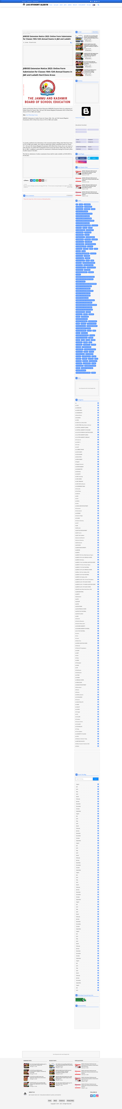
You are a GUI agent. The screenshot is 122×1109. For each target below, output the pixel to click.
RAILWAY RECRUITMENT (90, 349)
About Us (24, 1)
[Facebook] (31, 180)
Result (86, 351)
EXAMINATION (80, 239)
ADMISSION (87, 204)
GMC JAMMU (88, 241)
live (94, 330)
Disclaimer (90, 139)
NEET (78, 340)
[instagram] (81, 132)
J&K (92, 260)
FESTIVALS (88, 239)
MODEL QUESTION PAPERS (82, 335)
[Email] (43, 180)
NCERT (91, 337)
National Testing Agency (82, 337)
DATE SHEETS (90, 230)
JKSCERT (91, 314)
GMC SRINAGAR (80, 244)
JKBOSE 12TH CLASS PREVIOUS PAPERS (85, 290)
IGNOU (78, 251)
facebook (82, 158)
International (79, 255)
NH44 (86, 342)
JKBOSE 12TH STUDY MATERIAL (83, 295)
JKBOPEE (91, 272)
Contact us (29, 1)
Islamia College (80, 258)
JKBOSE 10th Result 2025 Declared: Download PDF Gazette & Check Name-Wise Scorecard (89, 172)
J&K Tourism (79, 265)
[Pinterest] (40, 180)
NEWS (93, 340)
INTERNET (87, 255)
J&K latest (79, 262)
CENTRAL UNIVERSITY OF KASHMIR (84, 218)
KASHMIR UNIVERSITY (92, 326)
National (92, 335)
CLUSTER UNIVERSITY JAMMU (83, 223)
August (87, 784)
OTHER (94, 344)
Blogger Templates (56, 1107)
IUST (88, 260)
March (87, 796)
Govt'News (79, 248)
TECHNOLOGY (87, 363)
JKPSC (65, 5)
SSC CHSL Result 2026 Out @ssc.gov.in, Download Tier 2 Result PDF (90, 62)
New (83, 340)
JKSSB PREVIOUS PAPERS (82, 319)
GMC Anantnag (80, 241)
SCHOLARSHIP (82, 5)
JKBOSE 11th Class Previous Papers (84, 286)
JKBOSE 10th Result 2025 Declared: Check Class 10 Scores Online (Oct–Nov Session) (90, 179)
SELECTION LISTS (86, 356)
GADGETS (95, 239)
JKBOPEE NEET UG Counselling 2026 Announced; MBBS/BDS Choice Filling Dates (38, 1084)
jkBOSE (78, 274)
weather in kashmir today (87, 368)
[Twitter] (34, 180)
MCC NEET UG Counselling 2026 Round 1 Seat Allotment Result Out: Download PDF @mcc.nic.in (91, 37)
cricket (85, 227)
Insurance (94, 253)
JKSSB (61, 5)
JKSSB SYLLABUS (93, 321)
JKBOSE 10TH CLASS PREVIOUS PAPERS (85, 279)
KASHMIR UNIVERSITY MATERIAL (83, 328)
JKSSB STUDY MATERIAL (81, 146)
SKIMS (94, 356)
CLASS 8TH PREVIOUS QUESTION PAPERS (85, 220)
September (87, 811)
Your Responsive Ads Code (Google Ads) (87, 388)
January (87, 801)
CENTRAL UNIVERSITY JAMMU (83, 216)
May (87, 791)
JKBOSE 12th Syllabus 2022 (82, 297)
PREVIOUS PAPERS (87, 347)
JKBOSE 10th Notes (81, 281)
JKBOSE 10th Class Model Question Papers (85, 276)
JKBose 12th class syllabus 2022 (83, 293)
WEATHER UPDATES (81, 370)
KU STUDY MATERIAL (81, 330)
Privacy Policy (35, 1)
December (87, 803)
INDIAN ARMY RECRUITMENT (83, 253)
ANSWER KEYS (88, 206)
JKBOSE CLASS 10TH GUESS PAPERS (84, 302)
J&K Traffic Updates (89, 265)
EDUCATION (88, 232)
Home (50, 5)
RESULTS (75, 5)
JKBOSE (70, 5)
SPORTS (85, 358)
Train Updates (80, 365)
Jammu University (91, 267)
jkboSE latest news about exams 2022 (84, 309)
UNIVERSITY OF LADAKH (90, 365)
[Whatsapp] (37, 180)
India (84, 251)
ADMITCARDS (80, 206)
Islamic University (80, 260)
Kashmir (83, 323)
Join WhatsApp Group (32, 115)
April (87, 794)
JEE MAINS (88, 269)
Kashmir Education (92, 323)
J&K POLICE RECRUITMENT (89, 262)
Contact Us (90, 142)
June (87, 789)
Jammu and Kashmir (81, 267)
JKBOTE (88, 312)
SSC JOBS (79, 361)
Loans (78, 333)
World (94, 372)
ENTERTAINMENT (90, 237)
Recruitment (79, 351)
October (87, 808)
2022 (81, 204)
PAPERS (78, 347)
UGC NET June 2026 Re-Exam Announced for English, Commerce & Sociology (90, 71)
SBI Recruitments (80, 354)
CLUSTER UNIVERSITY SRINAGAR (83, 225)
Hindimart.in (72, 1107)
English (87, 234)
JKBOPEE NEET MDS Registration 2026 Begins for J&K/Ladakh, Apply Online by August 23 (91, 54)
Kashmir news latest (81, 326)
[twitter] (93, 130)
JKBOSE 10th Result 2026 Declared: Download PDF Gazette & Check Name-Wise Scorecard (89, 186)
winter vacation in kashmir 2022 (83, 372)
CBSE (94, 209)
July (87, 786)
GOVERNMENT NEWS (81, 246)
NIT (90, 342)
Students (85, 361)
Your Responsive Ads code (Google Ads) (61, 1054)
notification (79, 344)
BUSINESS (88, 209)
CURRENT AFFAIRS (81, 230)
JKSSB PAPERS (85, 316)
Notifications (87, 344)
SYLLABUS (79, 363)
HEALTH (86, 248)
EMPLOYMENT (80, 234)
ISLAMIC (88, 258)
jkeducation (79, 314)
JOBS (78, 323)
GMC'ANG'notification (91, 244)
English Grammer (80, 237)
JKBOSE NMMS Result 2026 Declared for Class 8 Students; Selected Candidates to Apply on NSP (91, 46)
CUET (91, 227)
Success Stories (93, 361)
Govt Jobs (56, 5)
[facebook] (81, 130)
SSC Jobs (89, 5)
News (88, 340)
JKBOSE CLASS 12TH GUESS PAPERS (84, 307)
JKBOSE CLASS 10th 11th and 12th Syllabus (85, 300)
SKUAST (79, 358)
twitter (94, 158)
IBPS (92, 248)
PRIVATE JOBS (80, 349)
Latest (90, 330)
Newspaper (79, 342)
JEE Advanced (80, 269)
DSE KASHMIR (80, 232)
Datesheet (78, 149)
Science (78, 356)
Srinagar (91, 358)
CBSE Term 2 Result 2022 (82, 211)
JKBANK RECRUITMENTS (82, 272)
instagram (82, 161)
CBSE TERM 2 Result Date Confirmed (84, 213)
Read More (89, 41)
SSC (97, 358)
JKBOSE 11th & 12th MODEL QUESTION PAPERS (86, 283)
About (55, 1100)
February (87, 799)
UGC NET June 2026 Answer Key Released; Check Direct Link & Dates (38, 1077)
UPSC (78, 368)
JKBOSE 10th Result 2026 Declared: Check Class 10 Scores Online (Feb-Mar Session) (90, 193)
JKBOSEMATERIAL (80, 312)
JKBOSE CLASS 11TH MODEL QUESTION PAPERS (86, 305)
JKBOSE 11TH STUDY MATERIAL (83, 288)
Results (89, 146)
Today (94, 363)
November (87, 806)
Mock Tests (85, 333)
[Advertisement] (61, 18)
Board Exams (80, 209)
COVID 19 (79, 227)
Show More (95, 32)
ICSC (96, 248)
